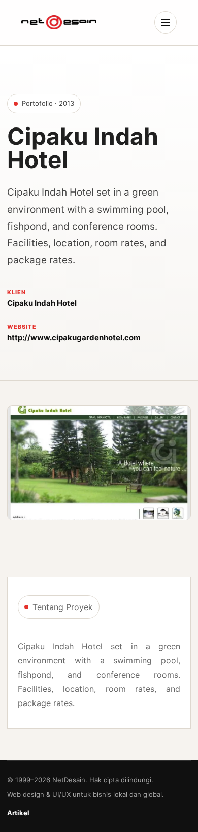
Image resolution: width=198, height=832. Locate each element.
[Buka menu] (165, 22)
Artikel (18, 813)
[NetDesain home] (58, 22)
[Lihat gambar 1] (99, 462)
